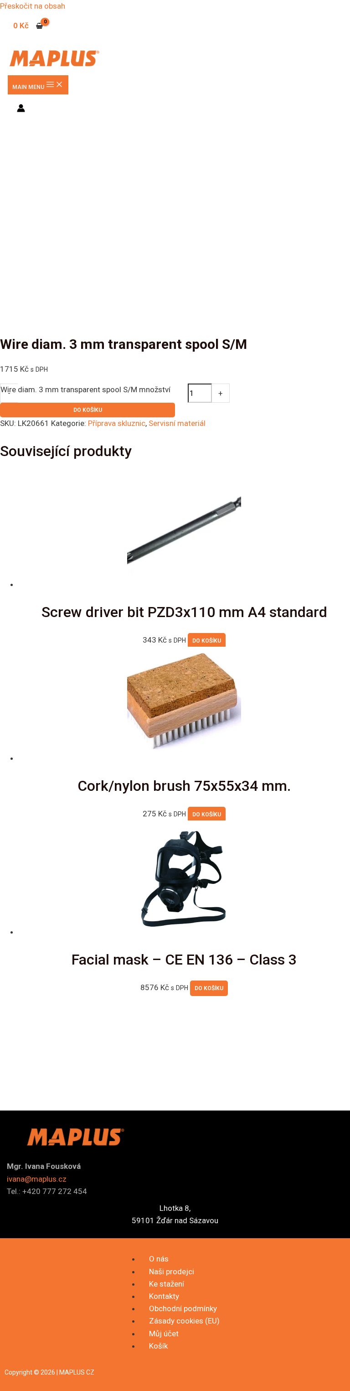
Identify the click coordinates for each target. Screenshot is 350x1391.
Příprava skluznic (116, 423)
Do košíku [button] (206, 641)
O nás (159, 1258)
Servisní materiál (177, 423)
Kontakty (164, 1296)
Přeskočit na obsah (32, 5)
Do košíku (87, 410)
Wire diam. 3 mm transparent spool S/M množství (85, 389)
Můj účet (164, 1333)
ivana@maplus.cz (37, 1178)
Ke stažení (166, 1283)
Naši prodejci (171, 1271)
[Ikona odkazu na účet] (21, 110)
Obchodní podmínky (183, 1308)
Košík (158, 1345)
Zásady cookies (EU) (184, 1320)
